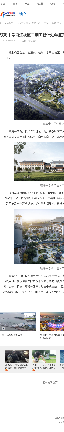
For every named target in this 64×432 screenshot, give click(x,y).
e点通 (40, 3)
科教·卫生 (57, 23)
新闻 (15, 3)
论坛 (52, 3)
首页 (2, 3)
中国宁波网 (22, 23)
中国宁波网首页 (49, 382)
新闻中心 (36, 23)
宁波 (27, 3)
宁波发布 (32, 41)
